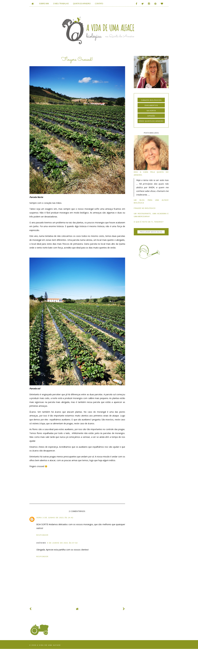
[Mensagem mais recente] (30, 609)
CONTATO (99, 4)
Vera (39, 517)
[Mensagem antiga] (124, 609)
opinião (151, 116)
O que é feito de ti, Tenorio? (149, 222)
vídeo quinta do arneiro (151, 121)
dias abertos (151, 105)
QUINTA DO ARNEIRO (82, 4)
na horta (151, 111)
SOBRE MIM (44, 4)
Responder (42, 535)
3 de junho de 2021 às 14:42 (58, 517)
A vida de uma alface (49, 645)
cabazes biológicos (151, 100)
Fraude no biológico (145, 208)
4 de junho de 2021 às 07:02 (62, 543)
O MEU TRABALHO (61, 4)
